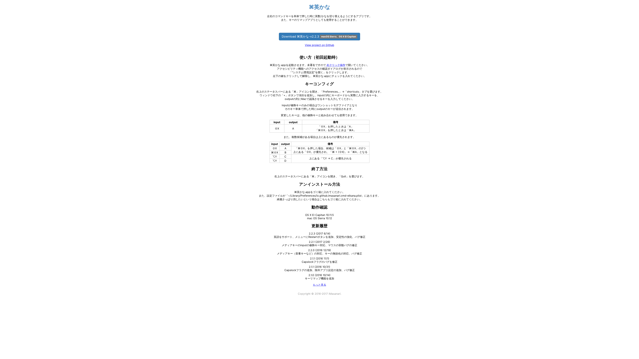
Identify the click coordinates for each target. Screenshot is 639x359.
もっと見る (319, 284)
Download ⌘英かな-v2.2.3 (319, 36)
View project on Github (319, 45)
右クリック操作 (335, 65)
